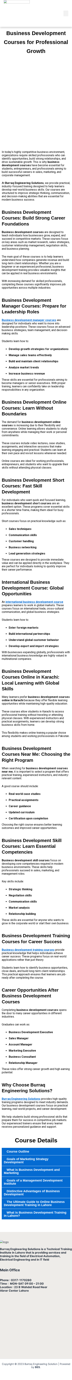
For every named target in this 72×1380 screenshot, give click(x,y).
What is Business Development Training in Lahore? (35, 1214)
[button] (65, 13)
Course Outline (18, 1151)
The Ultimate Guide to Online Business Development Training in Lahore (34, 1203)
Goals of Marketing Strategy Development (26, 1160)
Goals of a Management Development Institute (33, 1182)
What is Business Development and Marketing (32, 1171)
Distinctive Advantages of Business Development (32, 1192)
